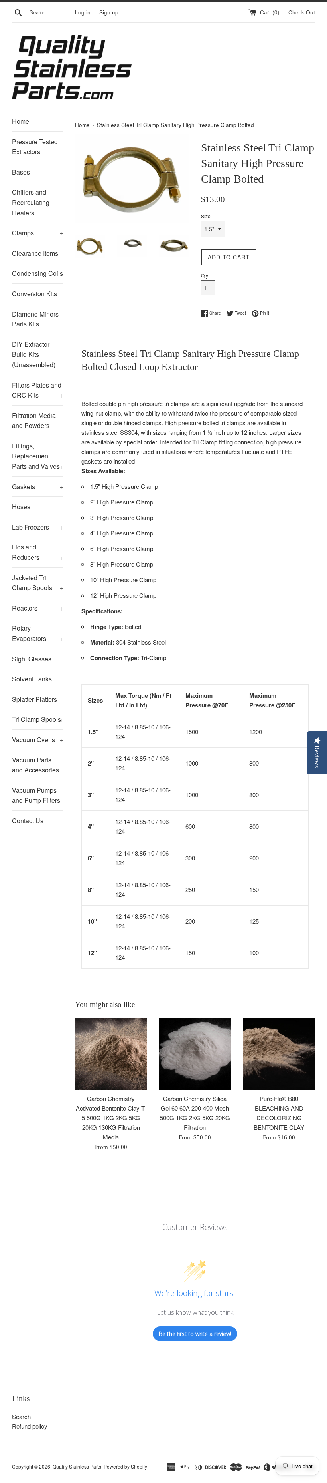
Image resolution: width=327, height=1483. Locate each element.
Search (21, 1416)
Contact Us (27, 820)
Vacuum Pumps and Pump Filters (36, 795)
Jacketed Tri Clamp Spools (37, 583)
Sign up (108, 12)
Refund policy (29, 1426)
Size (206, 216)
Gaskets (37, 486)
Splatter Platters (34, 699)
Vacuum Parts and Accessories (35, 765)
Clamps (37, 232)
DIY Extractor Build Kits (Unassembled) (33, 354)
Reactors (37, 608)
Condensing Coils (37, 273)
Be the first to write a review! (195, 1334)
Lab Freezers (37, 526)
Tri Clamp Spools (37, 719)
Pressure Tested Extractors (35, 147)
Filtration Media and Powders (34, 420)
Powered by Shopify (125, 1466)
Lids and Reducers (37, 552)
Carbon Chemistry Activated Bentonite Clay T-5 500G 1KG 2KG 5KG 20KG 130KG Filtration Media (111, 1117)
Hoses (21, 506)
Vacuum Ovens (37, 739)
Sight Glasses (31, 658)
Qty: (205, 275)
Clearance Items (35, 253)
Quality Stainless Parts (77, 1466)
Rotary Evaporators (37, 633)
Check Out (301, 12)
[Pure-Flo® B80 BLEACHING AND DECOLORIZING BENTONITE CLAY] (279, 1054)
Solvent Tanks (32, 678)
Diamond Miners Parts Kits (35, 319)
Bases (21, 172)
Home (20, 121)
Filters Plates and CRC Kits (37, 390)
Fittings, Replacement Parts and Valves (37, 456)
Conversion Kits (34, 293)
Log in (83, 12)
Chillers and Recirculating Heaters (30, 202)
